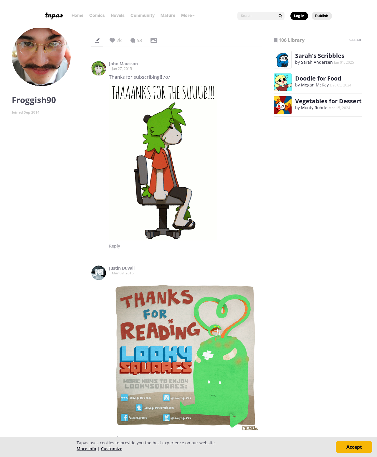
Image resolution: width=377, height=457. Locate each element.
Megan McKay (315, 85)
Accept (354, 447)
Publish (321, 16)
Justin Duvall (122, 268)
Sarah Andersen (317, 62)
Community (142, 15)
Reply (114, 246)
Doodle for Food (318, 78)
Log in (299, 16)
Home (77, 15)
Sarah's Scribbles (319, 56)
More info (86, 448)
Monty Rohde (314, 107)
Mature (168, 15)
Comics (97, 15)
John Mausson (123, 63)
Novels (118, 15)
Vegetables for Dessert (328, 101)
